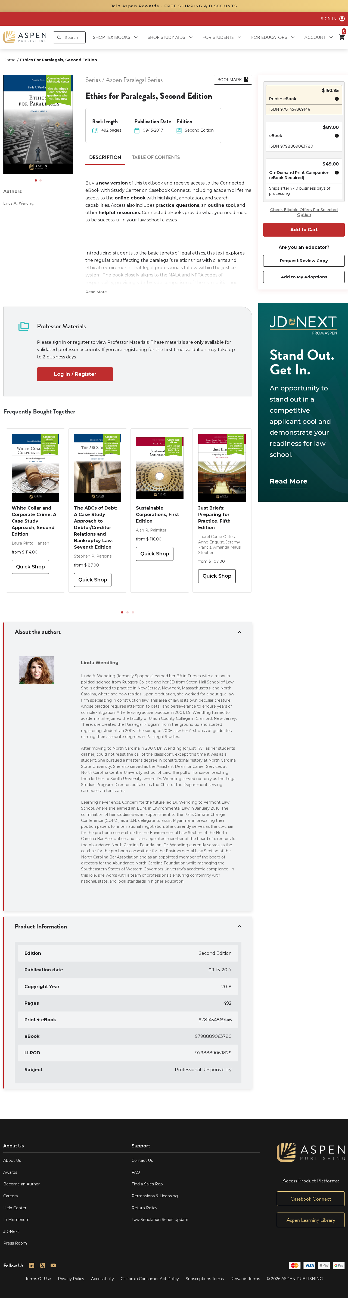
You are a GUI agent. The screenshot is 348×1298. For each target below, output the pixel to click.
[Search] (59, 37)
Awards (10, 1172)
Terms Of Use (38, 1278)
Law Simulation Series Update (160, 1219)
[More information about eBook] (335, 136)
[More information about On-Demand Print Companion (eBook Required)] (335, 176)
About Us (12, 1160)
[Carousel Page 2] (40, 180)
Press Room (15, 1243)
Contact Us (142, 1160)
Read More (288, 481)
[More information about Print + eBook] (335, 99)
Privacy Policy (71, 1278)
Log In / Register (75, 374)
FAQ (136, 1172)
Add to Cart (304, 229)
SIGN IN (329, 18)
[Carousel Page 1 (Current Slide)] (36, 180)
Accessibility (102, 1278)
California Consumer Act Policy (150, 1278)
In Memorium (16, 1219)
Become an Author (21, 1184)
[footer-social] (31, 1265)
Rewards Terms (245, 1278)
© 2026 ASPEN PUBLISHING (295, 1278)
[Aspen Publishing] (24, 37)
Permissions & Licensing (155, 1196)
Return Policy (144, 1207)
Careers (10, 1196)
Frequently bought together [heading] (39, 411)
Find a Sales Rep (147, 1184)
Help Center (14, 1207)
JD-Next (11, 1231)
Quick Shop (30, 567)
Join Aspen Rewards (135, 6)
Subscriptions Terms (205, 1278)
